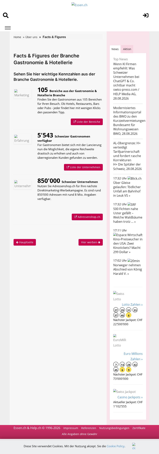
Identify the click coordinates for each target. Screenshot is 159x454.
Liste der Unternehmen (84, 167)
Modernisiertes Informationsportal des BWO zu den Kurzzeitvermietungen (129, 114)
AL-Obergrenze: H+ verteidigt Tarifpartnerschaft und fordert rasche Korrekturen (127, 151)
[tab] (115, 49)
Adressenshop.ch (88, 217)
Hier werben (89, 242)
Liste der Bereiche (88, 122)
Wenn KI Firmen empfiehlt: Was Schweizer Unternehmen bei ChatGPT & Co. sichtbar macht (126, 74)
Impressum (70, 428)
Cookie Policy (115, 446)
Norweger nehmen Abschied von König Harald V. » (127, 269)
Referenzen (88, 428)
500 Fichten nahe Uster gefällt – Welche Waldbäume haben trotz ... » (127, 215)
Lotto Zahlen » (132, 304)
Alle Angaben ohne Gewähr (79, 434)
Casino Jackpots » (130, 397)
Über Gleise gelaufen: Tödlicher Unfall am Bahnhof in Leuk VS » (127, 189)
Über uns (31, 37)
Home (17, 37)
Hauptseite (25, 242)
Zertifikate (138, 428)
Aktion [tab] (127, 49)
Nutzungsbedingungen (114, 428)
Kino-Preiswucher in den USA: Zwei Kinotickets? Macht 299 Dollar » (128, 245)
